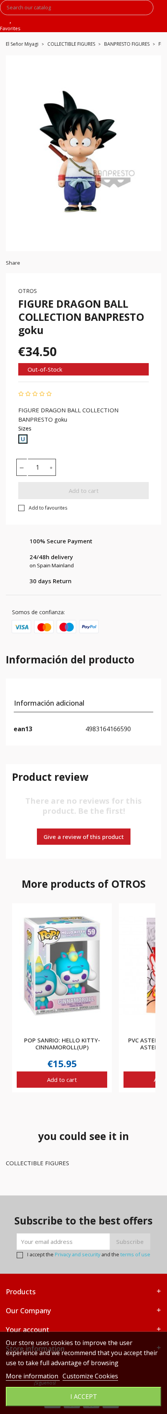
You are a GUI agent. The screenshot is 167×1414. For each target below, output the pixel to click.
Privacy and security (77, 1254)
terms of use (135, 1254)
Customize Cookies (90, 1376)
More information (33, 1376)
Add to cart (84, 490)
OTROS (27, 291)
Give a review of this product (83, 836)
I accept (83, 1396)
